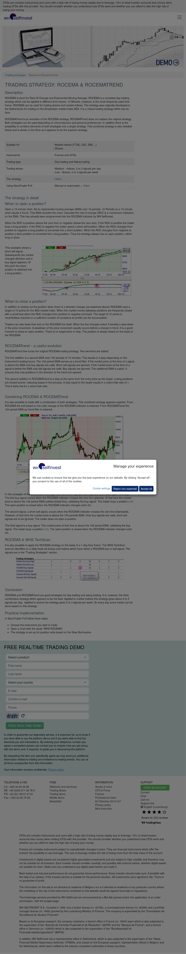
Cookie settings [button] (101, 488)
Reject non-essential (125, 488)
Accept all (146, 488)
